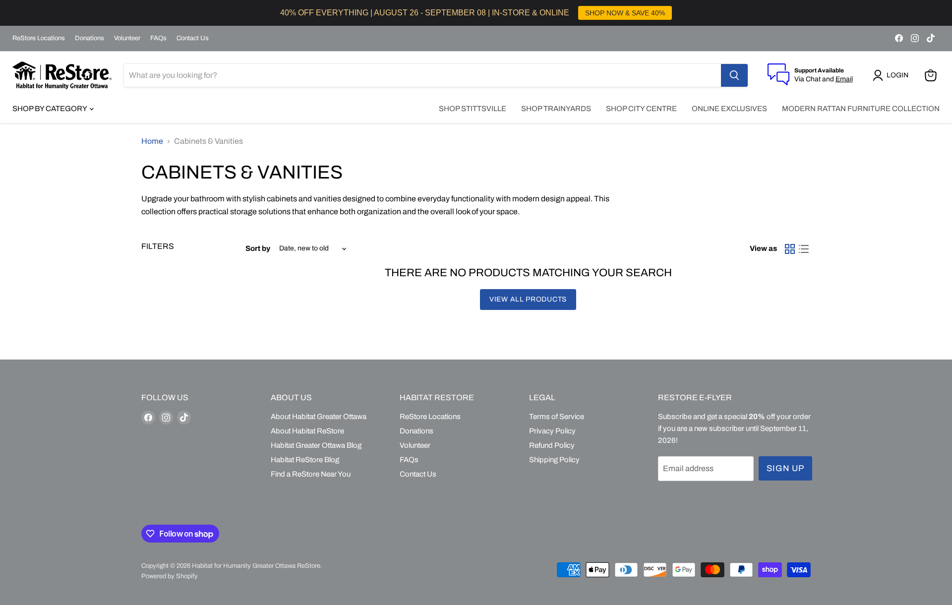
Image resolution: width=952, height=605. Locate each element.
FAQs (158, 38)
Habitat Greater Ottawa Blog (316, 445)
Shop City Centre (641, 109)
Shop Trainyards (556, 109)
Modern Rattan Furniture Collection (861, 109)
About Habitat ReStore (307, 431)
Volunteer (127, 38)
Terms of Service (556, 417)
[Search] (734, 75)
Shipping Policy (554, 460)
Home (152, 141)
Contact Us (193, 38)
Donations (89, 38)
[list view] (804, 249)
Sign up (785, 468)
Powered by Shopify (169, 576)
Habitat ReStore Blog (305, 460)
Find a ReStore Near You (311, 474)
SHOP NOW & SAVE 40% (625, 13)
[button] (892, 75)
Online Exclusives (729, 109)
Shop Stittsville (472, 109)
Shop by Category (50, 109)
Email (844, 79)
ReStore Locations (38, 38)
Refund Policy (552, 445)
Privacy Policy (552, 431)
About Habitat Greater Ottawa (318, 417)
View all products (528, 299)
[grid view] (790, 249)
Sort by (257, 248)
